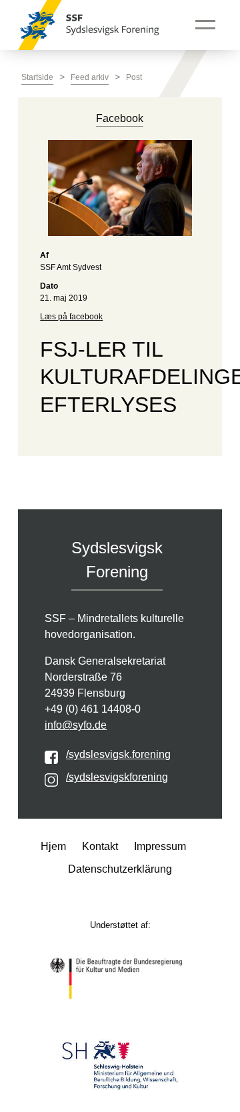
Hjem (53, 846)
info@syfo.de (76, 725)
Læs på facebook (71, 316)
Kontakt (100, 846)
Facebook (119, 118)
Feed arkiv (90, 77)
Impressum (160, 846)
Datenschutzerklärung (120, 869)
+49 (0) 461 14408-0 (93, 709)
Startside (37, 77)
